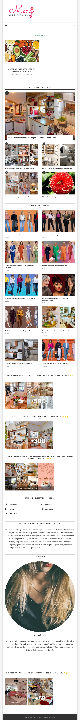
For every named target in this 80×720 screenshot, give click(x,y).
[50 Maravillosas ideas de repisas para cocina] (21, 155)
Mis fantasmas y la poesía (51, 197)
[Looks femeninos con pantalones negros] (58, 221)
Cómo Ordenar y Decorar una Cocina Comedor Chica (58, 332)
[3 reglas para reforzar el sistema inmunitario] (22, 51)
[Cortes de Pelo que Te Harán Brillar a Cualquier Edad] (58, 285)
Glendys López (18, 74)
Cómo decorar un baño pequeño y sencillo (57, 168)
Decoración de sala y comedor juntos (17, 197)
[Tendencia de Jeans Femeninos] (21, 221)
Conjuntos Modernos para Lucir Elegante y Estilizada (19, 266)
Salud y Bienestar (21, 66)
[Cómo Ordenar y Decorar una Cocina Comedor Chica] (58, 317)
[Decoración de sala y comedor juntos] (21, 183)
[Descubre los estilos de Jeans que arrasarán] (21, 285)
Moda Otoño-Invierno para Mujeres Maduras (20, 331)
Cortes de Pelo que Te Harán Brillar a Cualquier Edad (55, 299)
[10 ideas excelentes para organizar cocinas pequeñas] (40, 116)
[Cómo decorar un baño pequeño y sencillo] (58, 155)
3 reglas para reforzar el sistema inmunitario (21, 70)
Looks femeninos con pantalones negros (56, 235)
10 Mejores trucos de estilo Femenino (55, 265)
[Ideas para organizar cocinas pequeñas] (21, 350)
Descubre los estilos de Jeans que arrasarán (20, 298)
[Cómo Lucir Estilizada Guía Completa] (58, 350)
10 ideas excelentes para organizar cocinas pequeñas (32, 138)
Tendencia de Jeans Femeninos (16, 235)
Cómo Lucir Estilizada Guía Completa (55, 363)
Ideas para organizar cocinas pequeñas (18, 363)
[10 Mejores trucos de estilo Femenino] (58, 252)
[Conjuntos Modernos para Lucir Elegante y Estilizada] (21, 252)
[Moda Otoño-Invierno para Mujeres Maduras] (21, 317)
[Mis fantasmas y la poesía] (58, 183)
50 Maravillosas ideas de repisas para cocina (20, 168)
